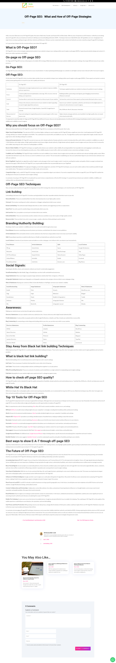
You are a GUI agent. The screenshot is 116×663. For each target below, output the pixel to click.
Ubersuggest (37, 430)
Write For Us (91, 5)
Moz (34, 406)
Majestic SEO (17, 416)
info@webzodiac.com (81, 1)
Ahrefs (34, 413)
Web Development (66, 5)
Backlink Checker (32, 437)
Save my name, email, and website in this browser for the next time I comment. (44, 644)
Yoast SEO (30, 427)
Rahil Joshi (53, 532)
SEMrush (13, 410)
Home (23, 22)
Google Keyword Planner (36, 433)
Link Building (46, 543)
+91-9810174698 (69, 1)
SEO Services (55, 5)
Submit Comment (83, 648)
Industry (75, 5)
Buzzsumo (34, 420)
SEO (51, 543)
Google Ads (82, 5)
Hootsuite (14, 423)
